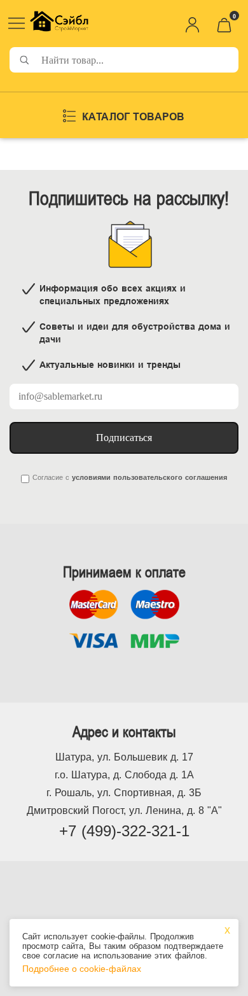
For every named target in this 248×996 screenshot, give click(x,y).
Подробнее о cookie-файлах (81, 969)
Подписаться (124, 437)
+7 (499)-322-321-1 (124, 830)
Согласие (47, 477)
